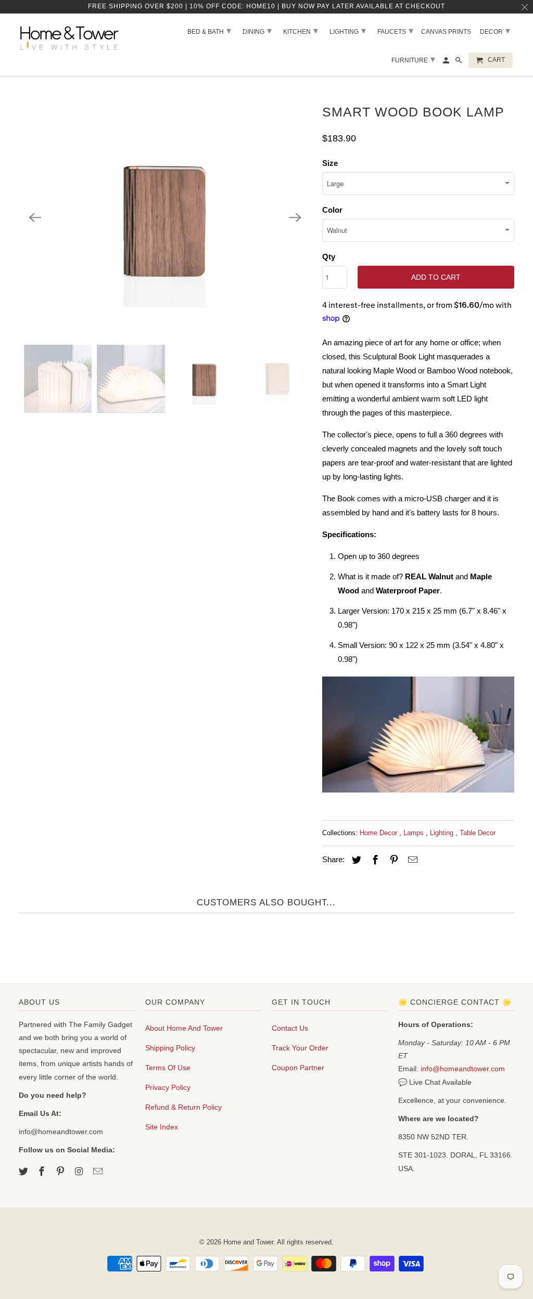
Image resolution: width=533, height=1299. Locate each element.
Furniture (413, 59)
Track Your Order (300, 1048)
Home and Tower (248, 1242)
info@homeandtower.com (463, 1068)
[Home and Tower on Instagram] (80, 1171)
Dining (257, 30)
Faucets (395, 30)
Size (330, 163)
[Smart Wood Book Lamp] (165, 217)
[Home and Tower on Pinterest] (61, 1171)
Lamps (414, 833)
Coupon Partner (298, 1067)
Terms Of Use (168, 1067)
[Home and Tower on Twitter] (24, 1171)
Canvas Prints (446, 31)
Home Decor (379, 833)
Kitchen (300, 30)
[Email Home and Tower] (99, 1171)
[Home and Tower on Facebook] (42, 1171)
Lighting (442, 833)
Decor (495, 30)
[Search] (459, 62)
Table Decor (478, 833)
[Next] (295, 217)
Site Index (161, 1127)
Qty (328, 256)
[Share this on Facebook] (373, 860)
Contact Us (290, 1028)
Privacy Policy (168, 1087)
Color (332, 209)
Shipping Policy (170, 1048)
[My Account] (447, 62)
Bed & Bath (209, 30)
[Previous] (35, 217)
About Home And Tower (184, 1028)
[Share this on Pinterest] (392, 860)
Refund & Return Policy (183, 1107)
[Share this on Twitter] (355, 860)
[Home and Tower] (71, 36)
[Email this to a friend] (411, 860)
